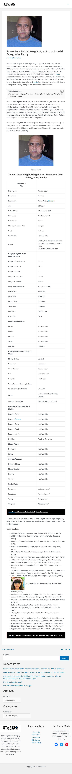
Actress (18, 419)
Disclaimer (36, 740)
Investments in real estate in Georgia (17, 686)
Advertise (36, 737)
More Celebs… (17, 96)
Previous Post (8, 649)
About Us (36, 732)
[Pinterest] (66, 744)
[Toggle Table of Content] (61, 91)
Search (6, 655)
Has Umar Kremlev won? (12, 682)
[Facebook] (56, 744)
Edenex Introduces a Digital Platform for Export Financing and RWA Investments (33, 669)
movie (35, 82)
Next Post (65, 649)
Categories (7, 712)
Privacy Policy (36, 743)
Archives (6, 696)
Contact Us (36, 735)
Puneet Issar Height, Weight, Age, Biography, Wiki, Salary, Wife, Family (36, 94)
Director (51, 201)
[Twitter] (61, 744)
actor (58, 74)
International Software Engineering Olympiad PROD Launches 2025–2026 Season (34, 672)
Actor (10, 58)
